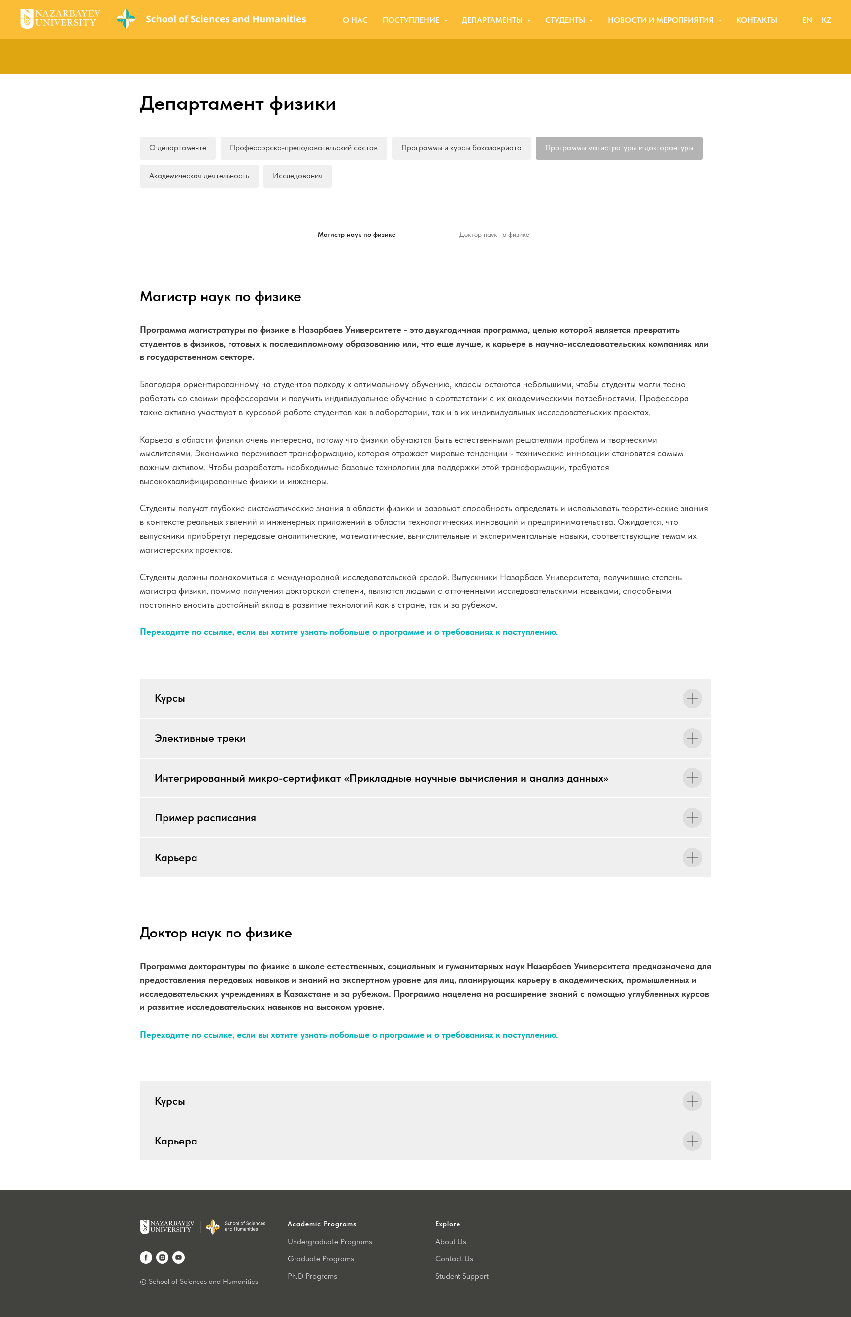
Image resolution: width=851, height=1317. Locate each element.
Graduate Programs (321, 1258)
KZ (826, 20)
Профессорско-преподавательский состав (304, 147)
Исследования (298, 175)
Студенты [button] (566, 20)
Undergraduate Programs (330, 1241)
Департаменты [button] (493, 20)
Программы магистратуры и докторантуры (619, 147)
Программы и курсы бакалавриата (461, 147)
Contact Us (454, 1258)
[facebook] (146, 1257)
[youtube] (178, 1257)
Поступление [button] (412, 20)
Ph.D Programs (312, 1276)
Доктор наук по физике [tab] (494, 234)
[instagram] (162, 1257)
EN (807, 20)
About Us (450, 1241)
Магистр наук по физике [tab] (356, 234)
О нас (355, 20)
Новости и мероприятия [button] (662, 20)
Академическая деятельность (199, 175)
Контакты (756, 20)
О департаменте (177, 147)
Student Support (462, 1276)
